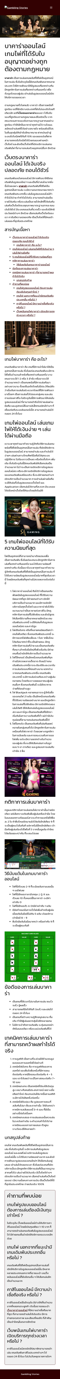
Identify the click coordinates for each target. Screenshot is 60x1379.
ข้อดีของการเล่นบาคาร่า (25, 268)
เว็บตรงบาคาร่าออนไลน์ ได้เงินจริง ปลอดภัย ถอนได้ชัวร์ (30, 239)
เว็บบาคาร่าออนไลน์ (17, 1310)
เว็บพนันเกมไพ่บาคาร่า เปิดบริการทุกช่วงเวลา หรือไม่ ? (35, 313)
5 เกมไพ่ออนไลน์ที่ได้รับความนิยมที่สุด (32, 257)
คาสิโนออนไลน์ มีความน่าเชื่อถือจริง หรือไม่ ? (35, 306)
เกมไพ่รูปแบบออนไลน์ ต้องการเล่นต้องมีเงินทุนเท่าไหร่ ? (34, 290)
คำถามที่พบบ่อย (20, 284)
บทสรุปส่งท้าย (24, 280)
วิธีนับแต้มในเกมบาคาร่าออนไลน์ (33, 265)
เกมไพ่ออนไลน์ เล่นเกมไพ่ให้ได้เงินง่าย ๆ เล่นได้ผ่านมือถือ (33, 251)
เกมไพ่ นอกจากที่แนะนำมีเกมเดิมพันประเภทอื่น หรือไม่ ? (35, 298)
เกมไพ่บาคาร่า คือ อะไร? (29, 245)
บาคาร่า (23, 186)
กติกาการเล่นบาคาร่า (23, 261)
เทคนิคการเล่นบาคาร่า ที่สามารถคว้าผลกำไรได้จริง (33, 274)
